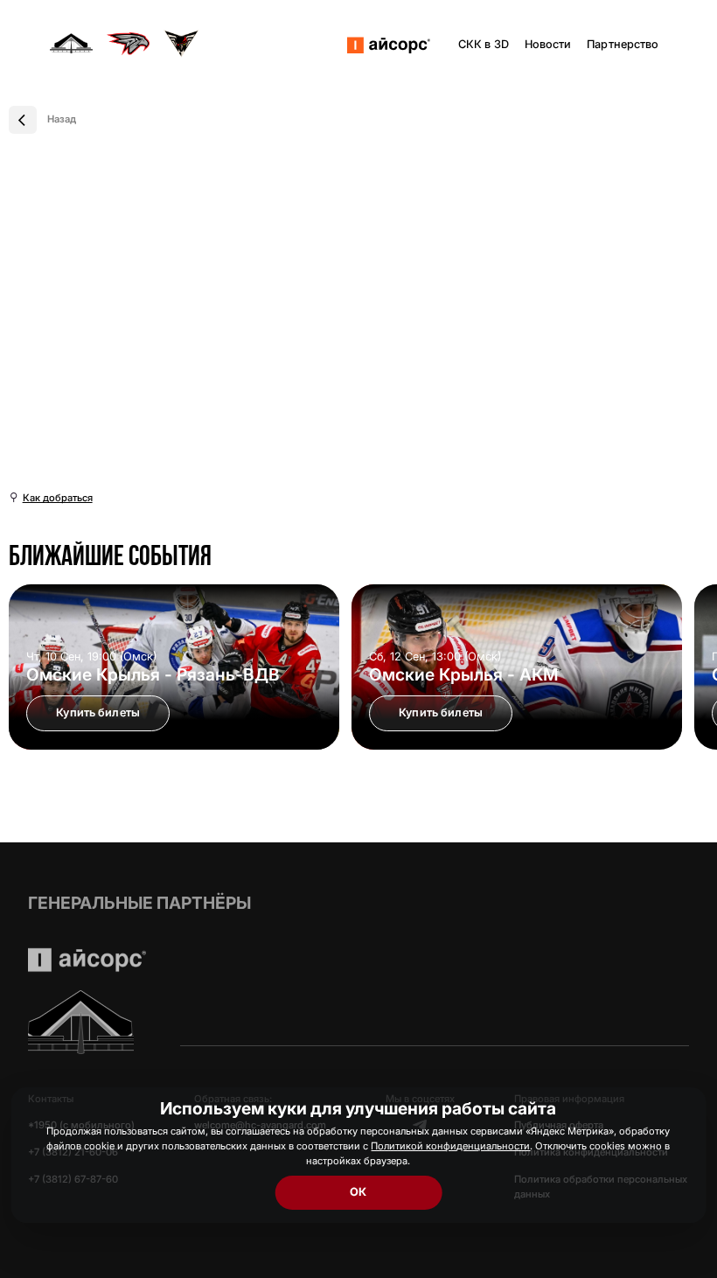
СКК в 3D (483, 44)
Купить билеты (98, 712)
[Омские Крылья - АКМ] (517, 667)
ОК (358, 1191)
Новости (548, 44)
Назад (61, 119)
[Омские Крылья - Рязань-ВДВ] (174, 667)
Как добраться (58, 498)
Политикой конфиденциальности (450, 1146)
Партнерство (622, 44)
